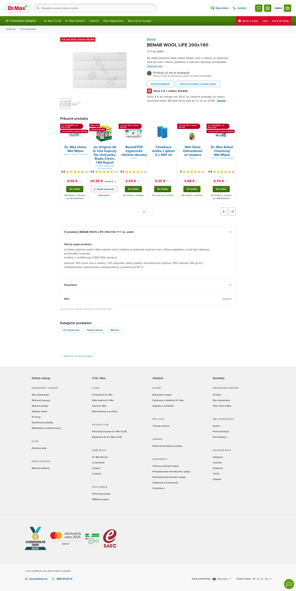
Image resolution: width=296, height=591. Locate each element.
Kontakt (217, 394)
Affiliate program (100, 499)
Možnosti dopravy (41, 400)
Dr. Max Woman (100, 457)
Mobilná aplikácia (40, 468)
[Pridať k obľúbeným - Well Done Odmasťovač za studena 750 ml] (203, 126)
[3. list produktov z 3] (152, 212)
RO (266, 578)
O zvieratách (98, 462)
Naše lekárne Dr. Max (103, 400)
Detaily (221, 100)
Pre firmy (36, 417)
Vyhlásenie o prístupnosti (165, 482)
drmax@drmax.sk (38, 578)
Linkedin (217, 479)
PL (262, 578)
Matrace (115, 330)
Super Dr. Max (99, 405)
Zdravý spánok (95, 330)
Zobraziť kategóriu (160, 83)
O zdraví (96, 468)
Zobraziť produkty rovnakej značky (198, 83)
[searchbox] (95, 8)
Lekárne (94, 20)
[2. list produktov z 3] (148, 212)
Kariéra (216, 425)
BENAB (151, 39)
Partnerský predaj (101, 493)
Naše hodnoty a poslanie (104, 411)
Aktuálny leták (39, 448)
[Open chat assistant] (289, 584)
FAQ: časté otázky (222, 405)
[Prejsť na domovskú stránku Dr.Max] (17, 8)
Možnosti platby (40, 405)
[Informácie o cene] (80, 181)
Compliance (158, 488)
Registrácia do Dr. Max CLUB (106, 437)
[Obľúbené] (258, 8)
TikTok (216, 473)
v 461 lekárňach (76, 198)
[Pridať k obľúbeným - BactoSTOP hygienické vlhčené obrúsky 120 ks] (144, 126)
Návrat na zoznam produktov (78, 356)
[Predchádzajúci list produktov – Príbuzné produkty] (224, 212)
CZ (258, 578)
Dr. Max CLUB (52, 20)
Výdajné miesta (39, 411)
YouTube (217, 462)
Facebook (218, 468)
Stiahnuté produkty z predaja (167, 446)
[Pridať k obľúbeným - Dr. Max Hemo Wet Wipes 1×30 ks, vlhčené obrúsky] (86, 126)
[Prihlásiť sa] (267, 8)
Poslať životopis (221, 431)
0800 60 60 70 (64, 578)
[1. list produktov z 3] (144, 211)
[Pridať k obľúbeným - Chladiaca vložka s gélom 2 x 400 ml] (174, 126)
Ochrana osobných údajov (165, 466)
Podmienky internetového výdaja (169, 477)
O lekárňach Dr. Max (102, 394)
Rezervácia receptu (139, 20)
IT (270, 578)
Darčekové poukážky (42, 422)
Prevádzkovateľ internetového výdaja (171, 471)
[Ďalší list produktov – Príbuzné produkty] (232, 212)
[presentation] (75, 133)
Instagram (218, 457)
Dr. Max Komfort (75, 20)
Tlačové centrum (160, 425)
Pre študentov (220, 437)
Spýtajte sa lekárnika (163, 405)
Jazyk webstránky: (201, 578)
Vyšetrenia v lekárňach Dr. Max (168, 400)
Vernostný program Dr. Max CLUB (109, 431)
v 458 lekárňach (222, 198)
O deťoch (96, 473)
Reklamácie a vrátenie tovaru (46, 428)
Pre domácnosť (71, 330)
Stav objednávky (113, 20)
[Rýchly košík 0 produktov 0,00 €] (287, 8)
